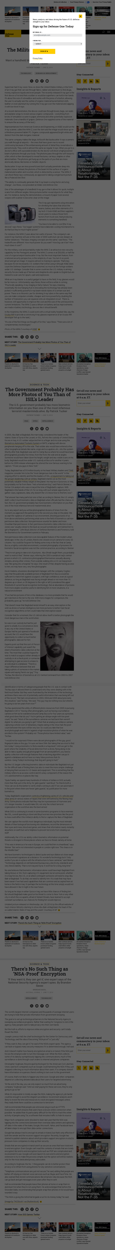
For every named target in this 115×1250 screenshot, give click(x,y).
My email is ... (38, 32)
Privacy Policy (37, 58)
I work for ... (37, 40)
